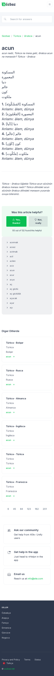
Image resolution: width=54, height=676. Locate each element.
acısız (12, 247)
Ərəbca (28, 36)
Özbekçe (6, 613)
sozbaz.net (9, 669)
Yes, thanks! (16, 221)
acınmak (14, 242)
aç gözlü (14, 289)
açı (11, 307)
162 (37, 509)
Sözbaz (6, 36)
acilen (13, 261)
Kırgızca (6, 637)
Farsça (5, 622)
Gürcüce (6, 632)
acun (12, 270)
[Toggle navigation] (49, 4)
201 (45, 509)
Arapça (5, 618)
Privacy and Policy (11, 659)
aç (11, 284)
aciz (12, 265)
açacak (13, 298)
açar (12, 303)
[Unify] (9, 4)
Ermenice (6, 627)
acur (12, 275)
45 (14, 509)
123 (29, 509)
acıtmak (14, 251)
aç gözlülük (15, 293)
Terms (27, 659)
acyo (12, 279)
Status (38, 659)
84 (21, 509)
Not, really (38, 221)
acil (11, 256)
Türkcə (17, 36)
